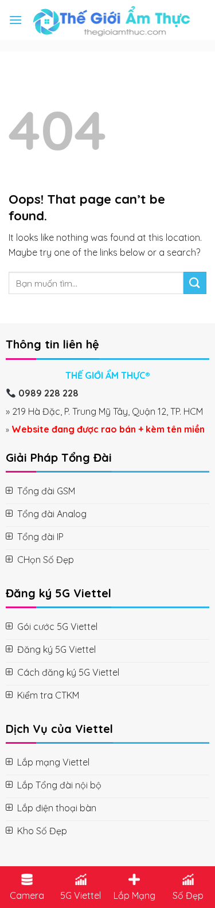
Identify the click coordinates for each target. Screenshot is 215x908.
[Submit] (194, 283)
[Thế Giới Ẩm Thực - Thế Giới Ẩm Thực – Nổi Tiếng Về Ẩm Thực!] (111, 20)
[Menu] (15, 20)
